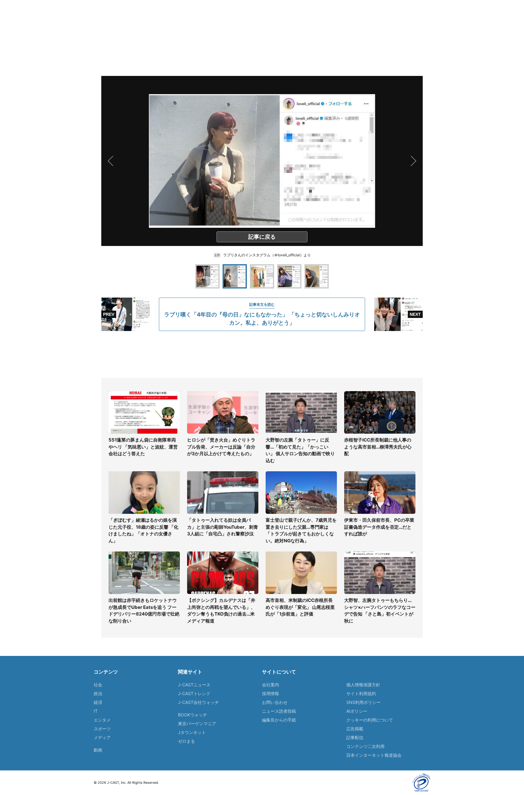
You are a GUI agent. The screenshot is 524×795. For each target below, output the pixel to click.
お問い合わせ (274, 702)
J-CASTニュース (194, 684)
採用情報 (270, 693)
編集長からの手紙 (279, 719)
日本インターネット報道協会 (373, 755)
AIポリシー (356, 711)
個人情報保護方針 (363, 684)
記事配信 (354, 737)
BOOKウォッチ (192, 714)
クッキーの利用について (369, 719)
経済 (98, 702)
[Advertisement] (262, 354)
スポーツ (102, 728)
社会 (98, 684)
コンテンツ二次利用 (365, 746)
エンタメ (102, 719)
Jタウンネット (192, 732)
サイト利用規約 (361, 693)
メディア (102, 737)
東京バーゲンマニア (197, 723)
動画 (98, 749)
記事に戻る (262, 237)
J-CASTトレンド (194, 693)
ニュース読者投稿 (279, 711)
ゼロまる (186, 741)
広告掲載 (354, 728)
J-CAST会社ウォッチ (198, 702)
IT (96, 711)
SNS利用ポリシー (363, 702)
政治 (98, 693)
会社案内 (270, 684)
